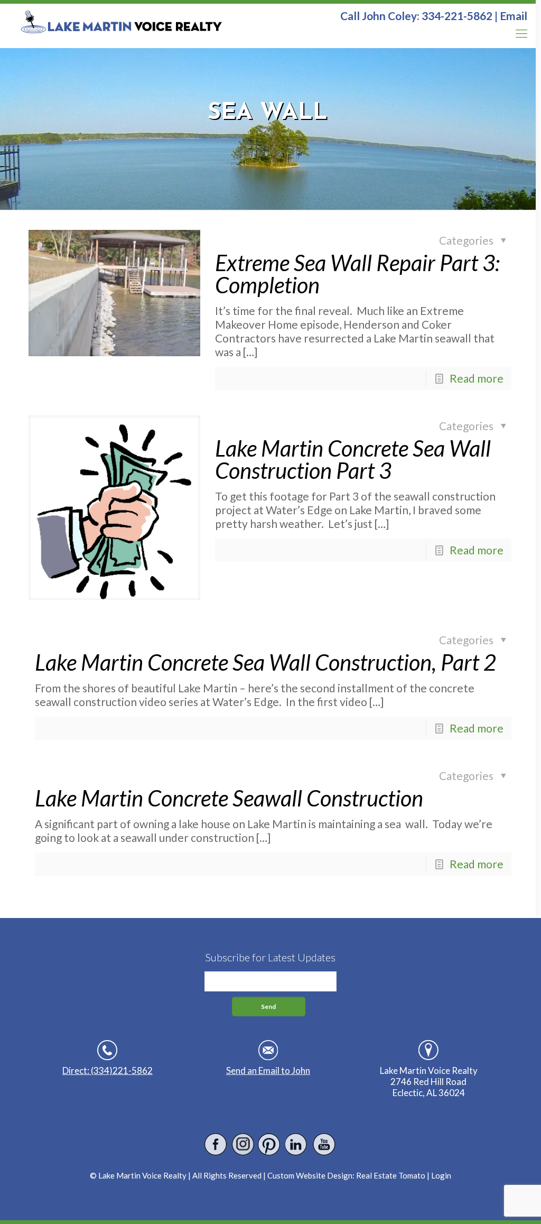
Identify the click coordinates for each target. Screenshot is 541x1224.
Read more (476, 378)
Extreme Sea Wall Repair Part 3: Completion (357, 273)
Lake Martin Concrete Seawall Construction (229, 798)
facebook (216, 1144)
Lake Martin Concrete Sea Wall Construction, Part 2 (265, 662)
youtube (323, 1144)
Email (513, 15)
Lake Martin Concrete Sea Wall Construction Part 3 (353, 459)
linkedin (297, 1144)
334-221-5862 (457, 15)
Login (441, 1175)
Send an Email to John (268, 1070)
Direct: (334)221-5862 (107, 1070)
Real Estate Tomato (390, 1175)
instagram (243, 1144)
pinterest (270, 1144)
